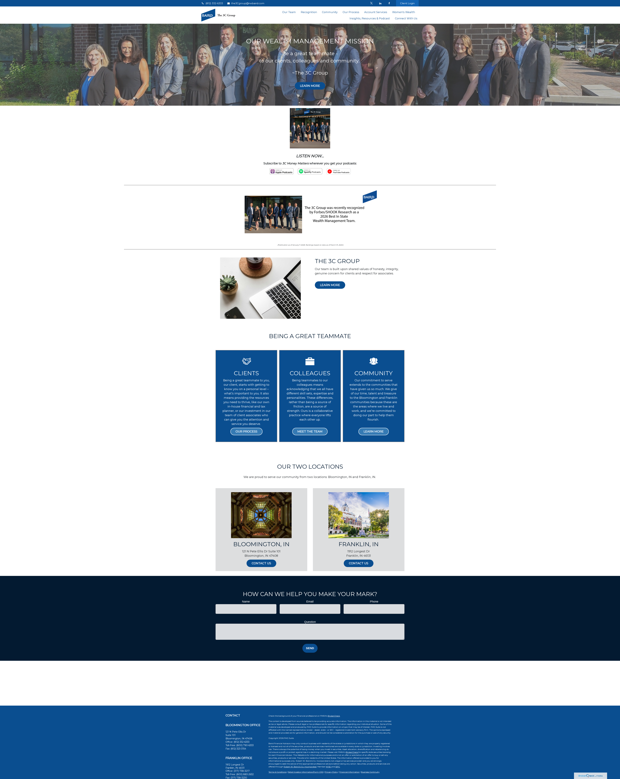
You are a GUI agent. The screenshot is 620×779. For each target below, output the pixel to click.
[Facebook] (389, 3)
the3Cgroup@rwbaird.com (247, 3)
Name (246, 601)
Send (310, 648)
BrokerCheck (334, 716)
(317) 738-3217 (242, 770)
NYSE (328, 766)
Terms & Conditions (277, 772)
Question (310, 621)
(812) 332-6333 (214, 3)
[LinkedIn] (380, 3)
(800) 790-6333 (245, 745)
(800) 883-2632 (245, 774)
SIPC (337, 766)
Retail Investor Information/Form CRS (305, 772)
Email (310, 601)
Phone (374, 601)
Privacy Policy (331, 772)
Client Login (407, 3)
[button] (289, 12)
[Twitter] (371, 3)
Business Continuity (370, 772)
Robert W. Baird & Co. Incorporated (300, 766)
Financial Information (349, 772)
